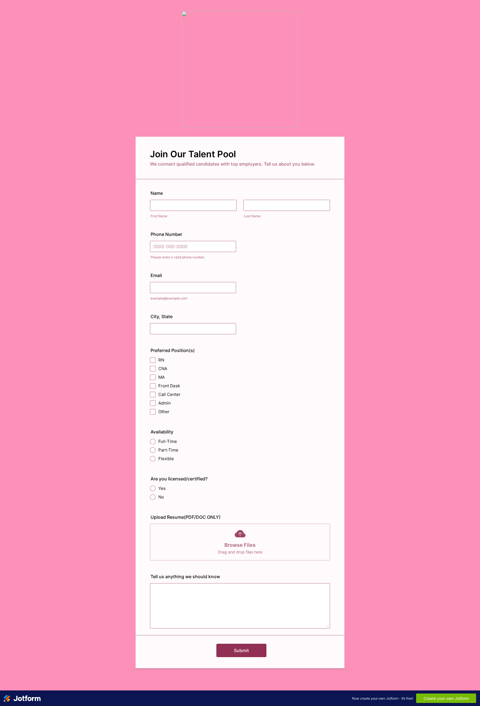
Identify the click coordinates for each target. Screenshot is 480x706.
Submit (241, 650)
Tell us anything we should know (185, 576)
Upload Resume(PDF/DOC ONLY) (186, 517)
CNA (162, 368)
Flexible (166, 458)
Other (163, 411)
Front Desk (169, 385)
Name (157, 193)
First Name (159, 216)
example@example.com (169, 298)
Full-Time (167, 441)
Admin (164, 403)
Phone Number (166, 234)
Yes (162, 488)
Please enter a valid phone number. (178, 257)
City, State (161, 316)
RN (161, 360)
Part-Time (168, 450)
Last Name (252, 216)
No (161, 497)
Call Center (169, 394)
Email (156, 275)
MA (161, 377)
